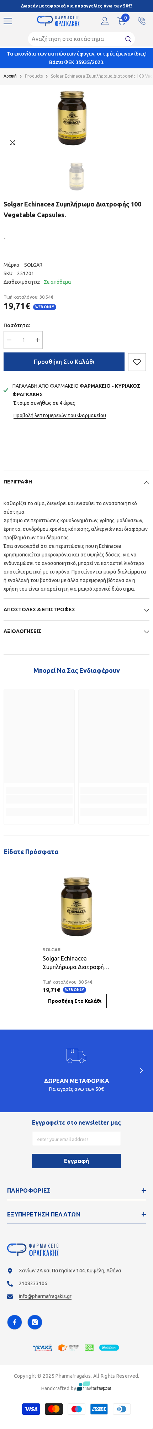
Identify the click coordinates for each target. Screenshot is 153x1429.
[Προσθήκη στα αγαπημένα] (137, 362)
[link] (39, 799)
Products (34, 76)
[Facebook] (14, 1322)
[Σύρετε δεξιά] (140, 1070)
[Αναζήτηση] (81, 39)
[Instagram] (34, 1322)
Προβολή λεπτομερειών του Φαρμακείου (60, 415)
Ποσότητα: (17, 325)
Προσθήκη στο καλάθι (64, 361)
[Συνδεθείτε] (105, 21)
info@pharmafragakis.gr (45, 1296)
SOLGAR (33, 265)
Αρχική (10, 76)
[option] (72, 118)
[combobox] (75, 39)
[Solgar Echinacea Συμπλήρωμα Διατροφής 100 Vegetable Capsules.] (76, 906)
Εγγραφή (76, 1161)
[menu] (8, 21)
